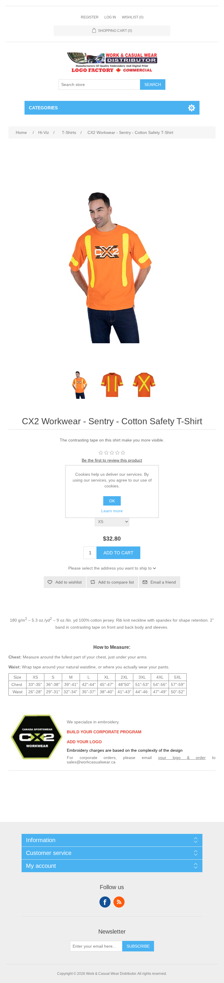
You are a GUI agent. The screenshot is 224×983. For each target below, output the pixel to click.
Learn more (112, 510)
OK (112, 501)
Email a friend (163, 582)
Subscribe (138, 946)
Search (152, 84)
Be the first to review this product (112, 460)
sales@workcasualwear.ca (91, 762)
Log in (110, 17)
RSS (119, 902)
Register (90, 17)
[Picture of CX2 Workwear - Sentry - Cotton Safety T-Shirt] (79, 384)
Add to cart (118, 552)
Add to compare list (116, 582)
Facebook (105, 902)
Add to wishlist (68, 582)
